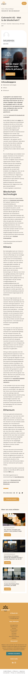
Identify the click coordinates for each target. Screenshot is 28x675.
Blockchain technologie (9, 85)
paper (19, 120)
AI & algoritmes (14, 625)
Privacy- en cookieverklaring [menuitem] (18, 672)
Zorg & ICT (14, 631)
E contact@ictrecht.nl (14, 617)
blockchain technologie (16, 200)
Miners (5, 87)
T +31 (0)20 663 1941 (14, 618)
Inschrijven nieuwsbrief (14, 653)
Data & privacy (15, 23)
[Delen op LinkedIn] (20, 493)
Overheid (9, 23)
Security (14, 628)
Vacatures (14, 635)
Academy (14, 638)
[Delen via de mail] (14, 493)
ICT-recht (3, 23)
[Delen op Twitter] (22, 493)
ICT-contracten (14, 630)
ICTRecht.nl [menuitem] (15, 671)
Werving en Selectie (14, 636)
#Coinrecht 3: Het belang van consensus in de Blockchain (12, 482)
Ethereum (6, 90)
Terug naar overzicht (11, 499)
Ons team (14, 633)
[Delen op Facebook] (17, 493)
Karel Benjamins (19, 477)
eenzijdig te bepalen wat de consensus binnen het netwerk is (14, 380)
